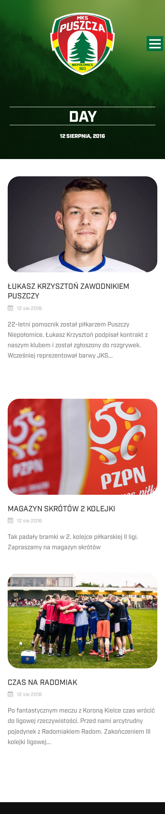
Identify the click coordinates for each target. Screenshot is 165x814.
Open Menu (155, 43)
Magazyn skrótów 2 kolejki (61, 509)
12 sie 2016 (29, 308)
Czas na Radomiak (42, 682)
